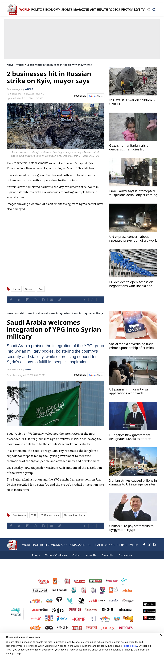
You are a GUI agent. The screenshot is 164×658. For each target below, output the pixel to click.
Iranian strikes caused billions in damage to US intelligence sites (133, 482)
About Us (91, 555)
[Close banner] (161, 635)
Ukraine (29, 288)
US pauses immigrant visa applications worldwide (128, 391)
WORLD (24, 9)
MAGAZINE (81, 9)
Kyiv (41, 288)
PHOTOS (127, 9)
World (20, 64)
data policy (130, 645)
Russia (16, 288)
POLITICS (37, 9)
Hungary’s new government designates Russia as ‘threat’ (130, 437)
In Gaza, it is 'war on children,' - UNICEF (132, 102)
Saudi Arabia (19, 345)
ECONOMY (52, 9)
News (10, 64)
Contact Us (107, 555)
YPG (98, 345)
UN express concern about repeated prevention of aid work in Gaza (133, 239)
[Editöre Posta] (60, 299)
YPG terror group (50, 520)
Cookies (76, 555)
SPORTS (66, 9)
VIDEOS (114, 9)
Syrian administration (75, 520)
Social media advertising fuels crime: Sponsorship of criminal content (132, 346)
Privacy (36, 555)
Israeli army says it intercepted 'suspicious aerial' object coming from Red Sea (133, 193)
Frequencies (125, 555)
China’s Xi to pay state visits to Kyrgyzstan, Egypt (131, 528)
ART (93, 9)
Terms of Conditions (56, 555)
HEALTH (102, 9)
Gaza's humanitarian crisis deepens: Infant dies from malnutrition (128, 148)
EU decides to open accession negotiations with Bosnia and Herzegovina (131, 284)
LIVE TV (139, 9)
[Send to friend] (52, 299)
